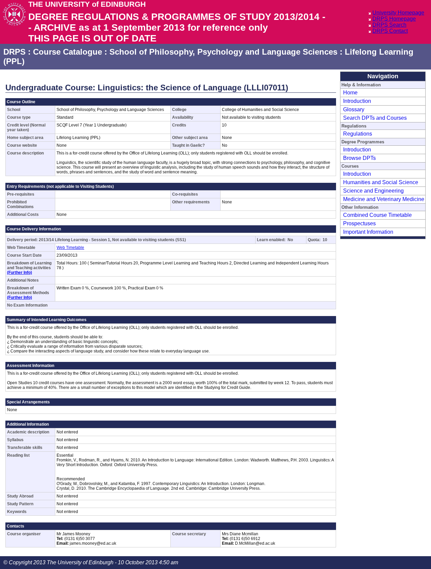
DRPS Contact (390, 31)
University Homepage (398, 13)
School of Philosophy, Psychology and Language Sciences (223, 51)
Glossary (353, 109)
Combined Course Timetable (377, 215)
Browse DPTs (359, 158)
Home (350, 92)
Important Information (368, 232)
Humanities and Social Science (380, 182)
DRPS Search (389, 25)
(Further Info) (19, 272)
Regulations (357, 134)
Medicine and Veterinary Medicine (383, 199)
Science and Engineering (373, 191)
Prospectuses (359, 223)
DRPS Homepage (394, 19)
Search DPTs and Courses (375, 118)
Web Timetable (70, 247)
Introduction (357, 101)
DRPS (14, 51)
